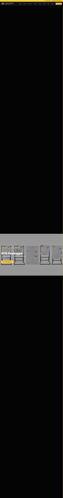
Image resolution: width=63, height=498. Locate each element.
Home (20, 3)
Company (24, 3)
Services (35, 3)
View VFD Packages (7, 261)
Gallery (40, 3)
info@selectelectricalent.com (57, 0)
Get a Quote (59, 3)
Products (29, 3)
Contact (52, 3)
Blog (48, 3)
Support (44, 3)
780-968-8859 (47, 0)
